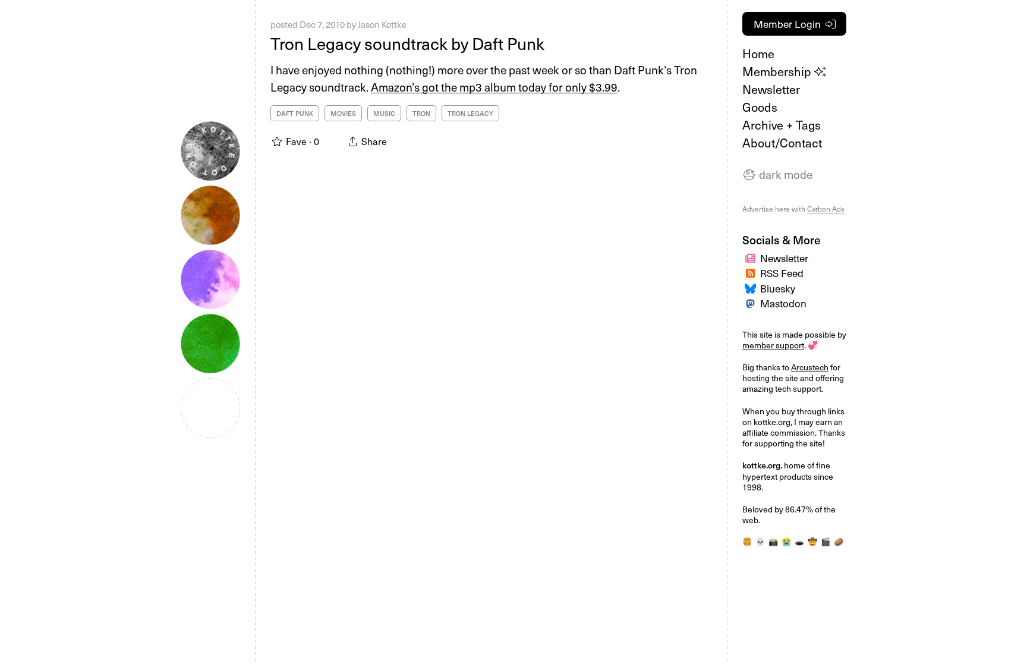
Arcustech (809, 367)
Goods (759, 107)
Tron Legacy (470, 113)
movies (343, 113)
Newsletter (771, 89)
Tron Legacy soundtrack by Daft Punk (407, 43)
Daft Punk (294, 113)
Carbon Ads (826, 208)
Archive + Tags (781, 125)
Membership (778, 71)
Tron (421, 113)
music (384, 113)
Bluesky (777, 288)
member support (773, 345)
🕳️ (799, 541)
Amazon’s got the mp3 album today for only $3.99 (494, 86)
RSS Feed (782, 273)
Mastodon (783, 303)
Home (758, 53)
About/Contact (782, 143)
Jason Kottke (382, 24)
